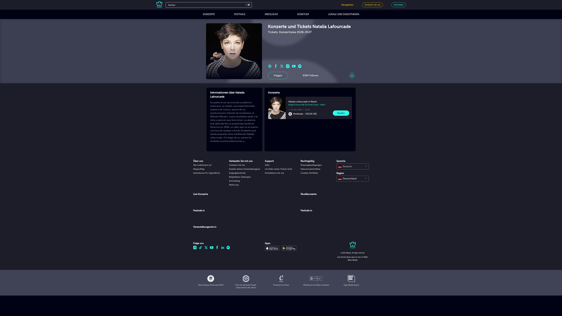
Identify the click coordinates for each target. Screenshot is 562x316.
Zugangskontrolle (237, 173)
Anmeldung (234, 181)
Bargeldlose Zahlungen (240, 177)
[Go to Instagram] (288, 66)
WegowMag (198, 169)
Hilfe (267, 165)
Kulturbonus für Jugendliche (206, 173)
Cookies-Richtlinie (309, 173)
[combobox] (353, 166)
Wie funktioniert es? (202, 165)
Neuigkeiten (347, 5)
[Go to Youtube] (294, 66)
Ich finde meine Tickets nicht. (279, 169)
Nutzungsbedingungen (311, 165)
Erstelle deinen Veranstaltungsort (244, 169)
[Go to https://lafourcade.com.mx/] (270, 66)
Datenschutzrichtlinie (310, 169)
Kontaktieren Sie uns (274, 173)
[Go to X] (282, 66)
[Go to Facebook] (276, 66)
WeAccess (234, 185)
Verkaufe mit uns (237, 165)
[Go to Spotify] (300, 66)
